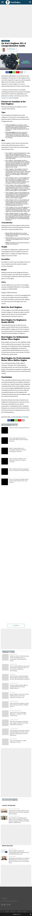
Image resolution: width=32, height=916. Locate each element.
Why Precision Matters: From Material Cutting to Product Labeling (18, 460)
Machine (25, 417)
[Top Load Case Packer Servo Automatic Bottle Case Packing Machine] (4, 440)
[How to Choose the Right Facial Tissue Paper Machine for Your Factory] (4, 482)
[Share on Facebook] (7, 72)
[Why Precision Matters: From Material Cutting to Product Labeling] (4, 461)
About (7, 911)
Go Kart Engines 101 (17, 417)
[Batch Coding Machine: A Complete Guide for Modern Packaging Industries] (4, 451)
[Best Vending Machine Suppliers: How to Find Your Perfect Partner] (4, 471)
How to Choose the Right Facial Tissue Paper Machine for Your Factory (18, 481)
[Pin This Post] (17, 72)
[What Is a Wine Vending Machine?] (4, 430)
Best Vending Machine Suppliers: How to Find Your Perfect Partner (19, 469)
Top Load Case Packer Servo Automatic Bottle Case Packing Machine (18, 439)
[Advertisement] (16, 21)
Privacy (19, 911)
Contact (13, 911)
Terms (24, 911)
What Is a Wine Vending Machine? (19, 427)
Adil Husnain (12, 49)
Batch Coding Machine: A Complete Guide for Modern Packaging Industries (17, 450)
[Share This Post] (10, 72)
